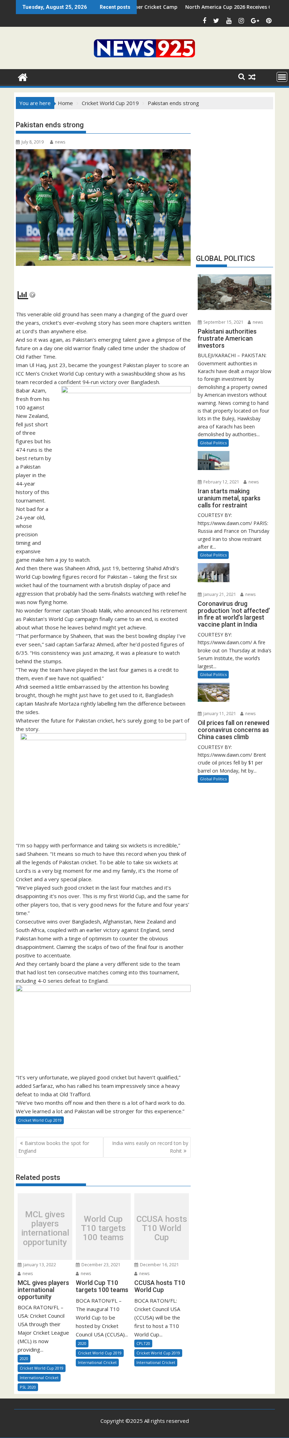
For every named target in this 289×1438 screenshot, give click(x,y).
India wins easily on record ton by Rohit (150, 1147)
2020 (24, 1358)
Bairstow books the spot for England (53, 1147)
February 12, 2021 (220, 482)
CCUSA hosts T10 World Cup (161, 1228)
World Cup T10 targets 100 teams (103, 1228)
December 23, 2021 (100, 1265)
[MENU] (282, 77)
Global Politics (213, 442)
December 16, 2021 (159, 1265)
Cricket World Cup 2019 (40, 1120)
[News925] (22, 76)
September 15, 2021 (223, 322)
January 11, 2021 (219, 714)
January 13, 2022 (39, 1265)
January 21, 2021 (219, 594)
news (60, 142)
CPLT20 (143, 1343)
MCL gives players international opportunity (45, 1228)
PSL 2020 (28, 1387)
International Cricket (39, 1377)
